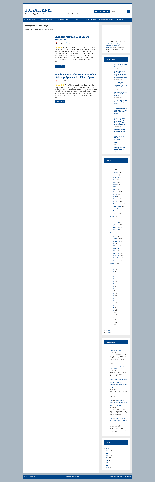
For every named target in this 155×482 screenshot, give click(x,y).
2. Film (108, 330)
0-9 (114, 267)
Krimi (115, 194)
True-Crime (117, 211)
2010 (107, 465)
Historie (115, 187)
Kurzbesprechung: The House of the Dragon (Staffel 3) (120, 93)
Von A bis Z (112, 263)
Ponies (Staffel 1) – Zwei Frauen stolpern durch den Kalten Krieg (118, 402)
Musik (115, 196)
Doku (115, 180)
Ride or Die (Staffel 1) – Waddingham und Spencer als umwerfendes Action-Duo (120, 139)
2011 (107, 462)
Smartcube (128, 476)
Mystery (115, 199)
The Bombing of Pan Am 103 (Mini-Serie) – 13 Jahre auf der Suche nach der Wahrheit (120, 85)
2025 (107, 450)
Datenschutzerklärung (72, 476)
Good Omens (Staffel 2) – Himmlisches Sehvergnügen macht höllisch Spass (75, 76)
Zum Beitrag (60, 66)
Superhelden (117, 206)
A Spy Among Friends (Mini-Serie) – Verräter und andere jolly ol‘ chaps (121, 111)
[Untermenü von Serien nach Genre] (69, 19)
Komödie (116, 192)
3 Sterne (116, 225)
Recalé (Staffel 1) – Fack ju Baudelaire (121, 65)
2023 (107, 455)
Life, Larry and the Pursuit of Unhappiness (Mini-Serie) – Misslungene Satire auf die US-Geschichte (121, 121)
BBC (114, 243)
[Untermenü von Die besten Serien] (35, 19)
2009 (107, 467)
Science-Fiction (118, 204)
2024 (107, 453)
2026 (107, 448)
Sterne (111, 216)
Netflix (115, 250)
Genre (111, 169)
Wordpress (119, 476)
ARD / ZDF (116, 241)
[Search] (128, 11)
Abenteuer (116, 172)
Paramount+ (117, 253)
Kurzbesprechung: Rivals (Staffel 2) (119, 148)
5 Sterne (116, 229)
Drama (115, 182)
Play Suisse (116, 255)
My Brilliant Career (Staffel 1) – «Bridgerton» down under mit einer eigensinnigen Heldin (120, 74)
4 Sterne (116, 227)
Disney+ (115, 246)
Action (115, 175)
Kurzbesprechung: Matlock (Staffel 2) (119, 130)
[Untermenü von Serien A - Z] (81, 19)
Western (116, 213)
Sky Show (116, 260)
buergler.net (38, 10)
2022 (107, 458)
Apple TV (116, 238)
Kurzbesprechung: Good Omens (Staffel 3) (72, 38)
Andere (115, 236)
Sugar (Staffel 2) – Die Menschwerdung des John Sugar (120, 102)
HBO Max (116, 248)
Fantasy (115, 184)
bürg (111, 348)
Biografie (116, 177)
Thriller (115, 208)
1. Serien (108, 166)
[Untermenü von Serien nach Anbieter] (53, 19)
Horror (115, 189)
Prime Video (117, 258)
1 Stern (115, 220)
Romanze (116, 201)
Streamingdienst (114, 233)
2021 (107, 460)
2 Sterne (116, 222)
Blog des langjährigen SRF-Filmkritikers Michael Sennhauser (115, 45)
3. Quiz (108, 332)
